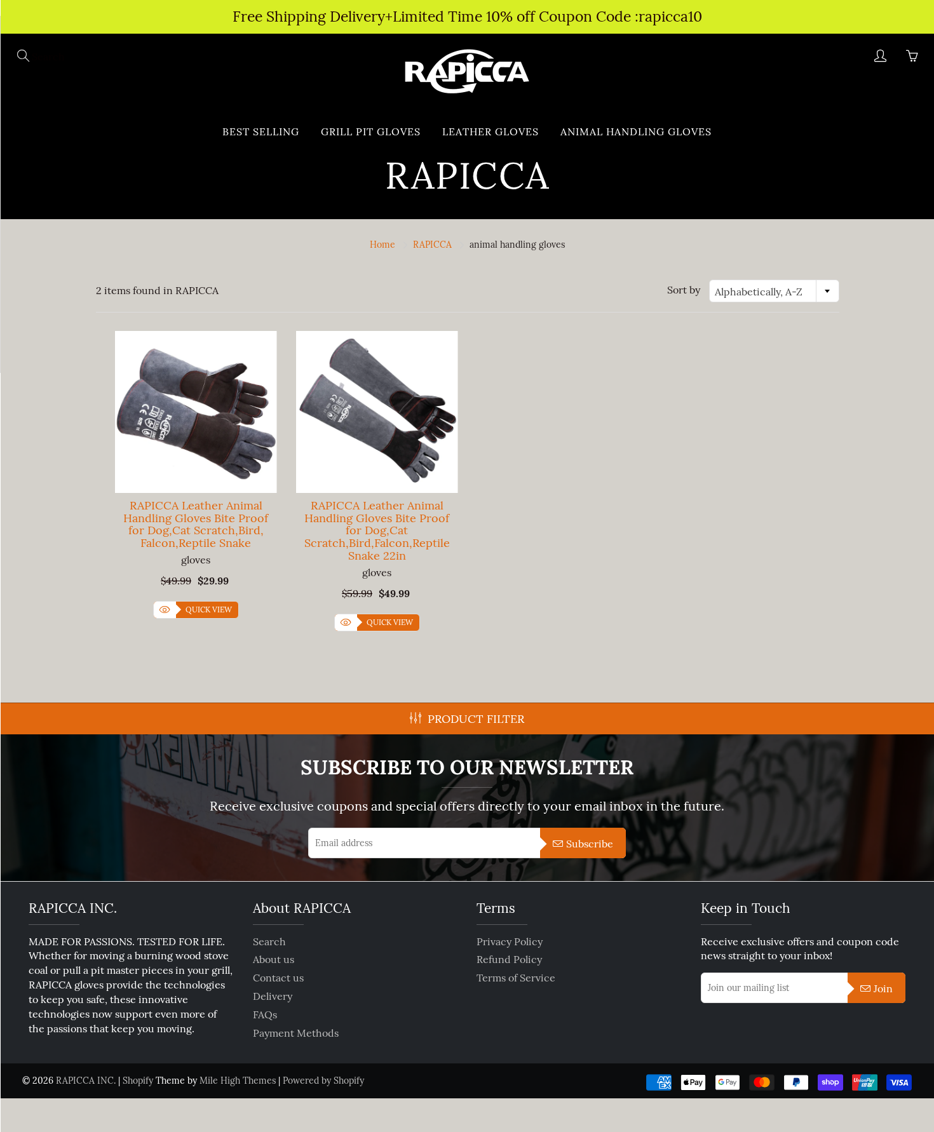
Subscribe (589, 843)
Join (883, 988)
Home (382, 244)
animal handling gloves (636, 131)
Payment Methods (296, 1033)
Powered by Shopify (323, 1080)
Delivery (272, 996)
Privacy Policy (510, 941)
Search (269, 941)
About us (273, 959)
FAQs (265, 1014)
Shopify (138, 1080)
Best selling (260, 131)
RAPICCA (432, 244)
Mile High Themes (238, 1080)
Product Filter (476, 718)
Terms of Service (516, 977)
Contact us (278, 977)
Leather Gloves (490, 131)
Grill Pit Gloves (371, 131)
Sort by (683, 289)
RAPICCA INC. (86, 1080)
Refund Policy (509, 959)
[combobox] (774, 291)
